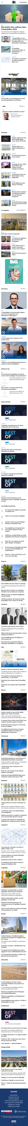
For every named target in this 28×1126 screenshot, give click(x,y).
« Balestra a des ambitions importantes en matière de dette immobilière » (13, 363)
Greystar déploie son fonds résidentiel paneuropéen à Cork (12, 856)
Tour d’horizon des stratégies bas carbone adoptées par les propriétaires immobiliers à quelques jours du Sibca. (13, 33)
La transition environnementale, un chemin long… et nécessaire (18, 51)
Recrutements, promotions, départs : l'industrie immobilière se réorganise (12, 642)
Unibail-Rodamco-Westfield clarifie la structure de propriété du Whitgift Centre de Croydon (13, 937)
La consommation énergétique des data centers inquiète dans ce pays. (12, 988)
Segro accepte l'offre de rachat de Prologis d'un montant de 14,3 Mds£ (13, 909)
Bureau (2, 96)
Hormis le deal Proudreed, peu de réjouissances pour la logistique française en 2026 (13, 499)
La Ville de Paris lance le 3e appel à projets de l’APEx (14, 1035)
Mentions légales (14, 1099)
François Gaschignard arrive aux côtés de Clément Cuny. (12, 629)
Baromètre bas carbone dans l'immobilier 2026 (13, 28)
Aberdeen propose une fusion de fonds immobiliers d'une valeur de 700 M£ (12, 599)
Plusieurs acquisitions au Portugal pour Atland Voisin (12, 996)
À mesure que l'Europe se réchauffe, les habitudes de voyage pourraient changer (13, 820)
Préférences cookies (14, 1106)
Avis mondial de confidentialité (14, 1102)
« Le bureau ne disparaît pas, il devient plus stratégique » (19, 239)
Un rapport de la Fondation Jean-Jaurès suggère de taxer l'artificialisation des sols (13, 950)
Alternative (3, 385)
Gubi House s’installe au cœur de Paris (12, 1080)
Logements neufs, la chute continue (11, 859)
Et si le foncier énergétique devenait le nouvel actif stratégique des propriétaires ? (14, 375)
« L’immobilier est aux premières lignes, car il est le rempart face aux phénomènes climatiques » (20, 40)
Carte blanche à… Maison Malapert (11, 1043)
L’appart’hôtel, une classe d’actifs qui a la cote (18, 148)
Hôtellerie (14, 144)
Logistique (3, 496)
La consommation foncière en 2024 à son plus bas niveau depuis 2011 (13, 955)
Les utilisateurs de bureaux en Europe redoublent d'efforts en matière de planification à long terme (12, 730)
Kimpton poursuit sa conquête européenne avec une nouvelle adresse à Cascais (14, 816)
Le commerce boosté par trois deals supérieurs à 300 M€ (11, 474)
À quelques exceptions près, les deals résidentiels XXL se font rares (12, 426)
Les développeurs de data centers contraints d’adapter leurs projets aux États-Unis (12, 983)
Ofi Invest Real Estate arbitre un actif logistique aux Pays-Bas (12, 899)
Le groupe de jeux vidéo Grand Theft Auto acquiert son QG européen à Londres (19, 166)
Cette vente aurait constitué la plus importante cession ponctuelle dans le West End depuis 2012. (13, 717)
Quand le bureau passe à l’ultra (19, 254)
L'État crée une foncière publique (15, 516)
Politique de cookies (14, 1104)
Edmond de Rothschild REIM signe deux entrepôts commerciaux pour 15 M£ (13, 776)
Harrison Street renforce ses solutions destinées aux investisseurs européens (19, 194)
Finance (13, 181)
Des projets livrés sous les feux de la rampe (14, 1028)
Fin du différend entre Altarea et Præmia (18, 183)
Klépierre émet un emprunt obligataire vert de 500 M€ (12, 595)
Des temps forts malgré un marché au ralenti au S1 (15, 510)
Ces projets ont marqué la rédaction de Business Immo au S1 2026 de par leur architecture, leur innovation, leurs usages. (13, 1031)
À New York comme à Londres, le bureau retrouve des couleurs (18, 247)
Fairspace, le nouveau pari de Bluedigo (12, 1077)
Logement (14, 57)
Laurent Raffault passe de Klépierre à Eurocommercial (12, 638)
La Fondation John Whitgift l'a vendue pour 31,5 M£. (13, 942)
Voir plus (21, 106)
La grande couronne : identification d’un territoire (13, 946)
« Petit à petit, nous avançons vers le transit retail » (12, 339)
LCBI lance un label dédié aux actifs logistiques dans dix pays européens (15, 536)
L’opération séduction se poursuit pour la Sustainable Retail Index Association (13, 759)
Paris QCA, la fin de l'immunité (10, 234)
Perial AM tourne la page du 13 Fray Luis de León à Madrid (19, 203)
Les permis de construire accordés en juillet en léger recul (19, 60)
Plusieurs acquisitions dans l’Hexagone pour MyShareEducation (12, 992)
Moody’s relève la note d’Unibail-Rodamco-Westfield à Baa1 (15, 522)
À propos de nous (14, 1097)
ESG (2, 25)
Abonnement (14, 1095)
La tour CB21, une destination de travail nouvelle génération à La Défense (13, 99)
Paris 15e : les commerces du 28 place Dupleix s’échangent (14, 542)
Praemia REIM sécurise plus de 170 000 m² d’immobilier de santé (13, 1001)
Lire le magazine (21, 210)
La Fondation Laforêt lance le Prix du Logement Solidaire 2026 (12, 863)
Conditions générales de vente (14, 1100)
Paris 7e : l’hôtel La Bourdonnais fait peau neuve (13, 1083)
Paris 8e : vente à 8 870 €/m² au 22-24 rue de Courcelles (15, 555)
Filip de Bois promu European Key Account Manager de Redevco (14, 633)
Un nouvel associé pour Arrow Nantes (19, 156)
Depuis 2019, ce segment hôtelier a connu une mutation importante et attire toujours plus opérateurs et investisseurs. (13, 808)
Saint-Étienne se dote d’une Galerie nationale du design (11, 1070)
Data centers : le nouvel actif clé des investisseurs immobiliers (12, 388)
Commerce (3, 336)
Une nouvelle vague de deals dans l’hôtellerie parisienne (11, 450)
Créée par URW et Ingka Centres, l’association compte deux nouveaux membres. (14, 762)
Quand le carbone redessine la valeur (13, 111)
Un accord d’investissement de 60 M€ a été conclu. (13, 586)
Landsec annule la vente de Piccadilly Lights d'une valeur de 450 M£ (19, 139)
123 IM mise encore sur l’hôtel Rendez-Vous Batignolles (19, 175)
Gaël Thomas (14, 113)
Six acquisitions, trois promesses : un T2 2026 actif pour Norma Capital (15, 529)
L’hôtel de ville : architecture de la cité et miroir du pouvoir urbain (13, 1039)
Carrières (14, 153)
